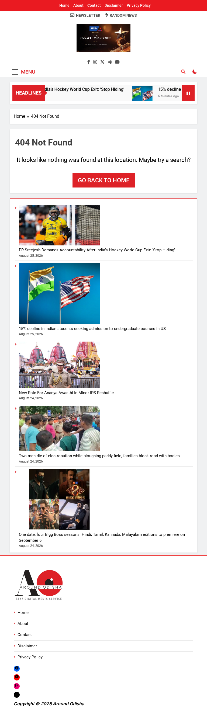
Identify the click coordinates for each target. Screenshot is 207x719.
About (78, 5)
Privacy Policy (139, 5)
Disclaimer (114, 5)
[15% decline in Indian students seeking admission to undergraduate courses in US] (134, 96)
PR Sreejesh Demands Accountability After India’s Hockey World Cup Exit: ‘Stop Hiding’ (97, 250)
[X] (17, 694)
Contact (94, 5)
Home (64, 5)
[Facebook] (17, 668)
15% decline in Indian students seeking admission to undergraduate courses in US (92, 328)
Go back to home (103, 180)
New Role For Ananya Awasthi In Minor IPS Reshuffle (66, 392)
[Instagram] (17, 686)
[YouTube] (17, 677)
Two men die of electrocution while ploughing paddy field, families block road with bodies (99, 455)
